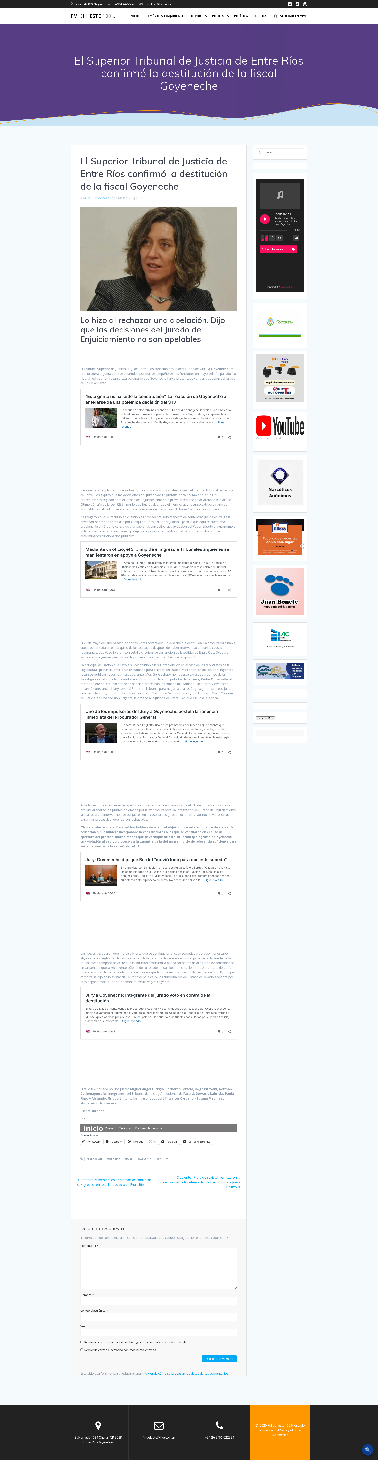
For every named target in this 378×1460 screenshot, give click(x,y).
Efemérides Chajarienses (165, 16)
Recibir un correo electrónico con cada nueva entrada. (120, 1350)
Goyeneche (144, 1159)
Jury (158, 1159)
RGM (86, 198)
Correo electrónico (94, 1310)
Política (241, 16)
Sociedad (261, 16)
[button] (293, 249)
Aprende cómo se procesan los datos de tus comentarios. (187, 1373)
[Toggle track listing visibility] (296, 238)
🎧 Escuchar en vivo (291, 16)
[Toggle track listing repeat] (279, 238)
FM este (93, 15)
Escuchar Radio (265, 718)
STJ (168, 1159)
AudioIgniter (286, 286)
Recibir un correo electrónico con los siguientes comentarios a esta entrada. (135, 1342)
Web (83, 1326)
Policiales (220, 16)
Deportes (199, 16)
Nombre (87, 1295)
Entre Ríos (113, 1159)
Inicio (134, 16)
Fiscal (128, 1159)
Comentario (89, 1246)
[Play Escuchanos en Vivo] (265, 219)
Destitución (94, 1159)
